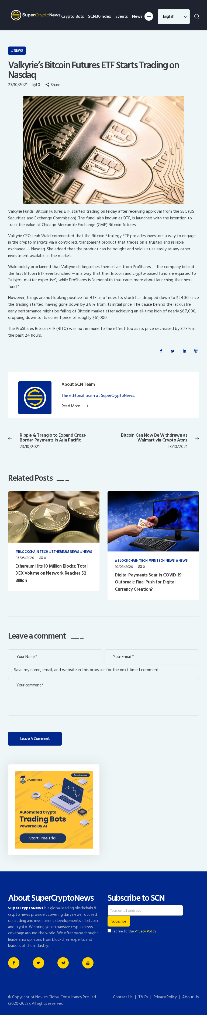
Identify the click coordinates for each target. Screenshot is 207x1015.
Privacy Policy (145, 931)
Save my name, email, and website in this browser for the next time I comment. (87, 670)
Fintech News (163, 561)
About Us (190, 997)
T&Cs (143, 997)
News (18, 51)
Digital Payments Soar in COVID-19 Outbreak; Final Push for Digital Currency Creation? (148, 582)
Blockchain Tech (33, 552)
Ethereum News (65, 552)
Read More (70, 406)
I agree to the (133, 931)
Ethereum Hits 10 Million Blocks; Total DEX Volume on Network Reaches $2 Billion (51, 573)
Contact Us (123, 997)
